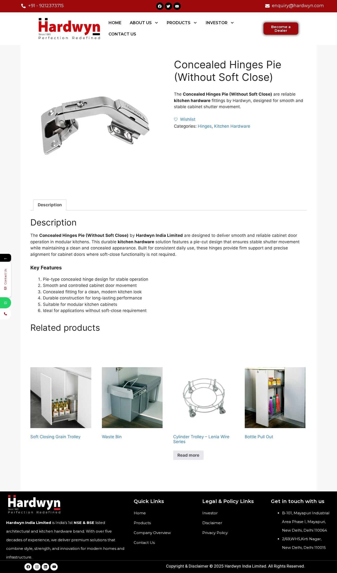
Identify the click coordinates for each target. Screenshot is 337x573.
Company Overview (152, 532)
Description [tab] (50, 204)
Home (140, 513)
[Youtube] (177, 6)
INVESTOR (216, 22)
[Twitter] (168, 6)
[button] (144, 23)
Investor (210, 513)
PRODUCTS (178, 22)
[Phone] (5, 313)
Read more (188, 455)
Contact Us (144, 542)
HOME (115, 22)
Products (142, 523)
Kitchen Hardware (232, 126)
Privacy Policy (215, 532)
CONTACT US (122, 34)
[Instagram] (36, 567)
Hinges (205, 126)
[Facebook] (160, 6)
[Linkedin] (45, 567)
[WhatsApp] (5, 302)
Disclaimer (212, 523)
